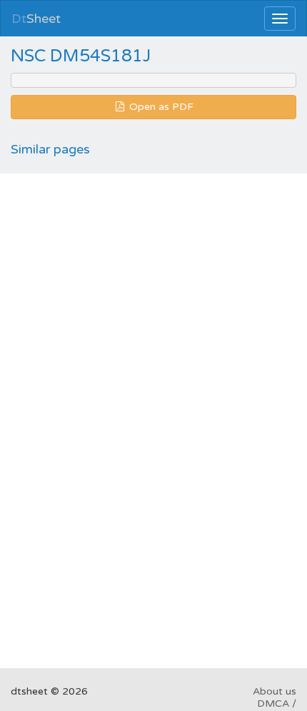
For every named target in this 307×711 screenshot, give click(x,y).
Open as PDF (159, 107)
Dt (36, 18)
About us (274, 691)
